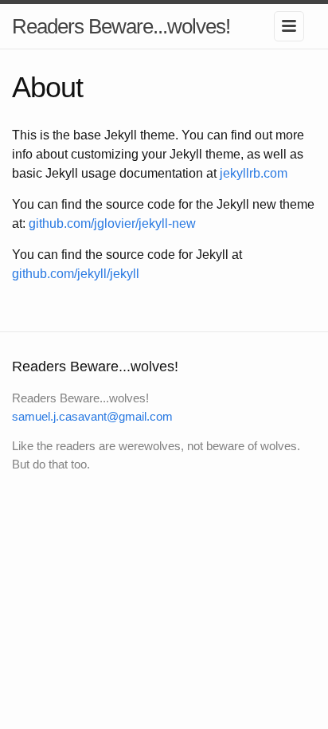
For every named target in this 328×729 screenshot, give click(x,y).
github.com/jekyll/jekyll (75, 273)
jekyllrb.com (253, 173)
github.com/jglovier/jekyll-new (112, 223)
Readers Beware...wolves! (121, 26)
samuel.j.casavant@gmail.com (92, 416)
